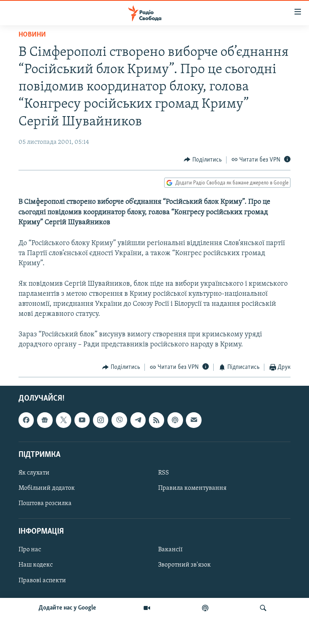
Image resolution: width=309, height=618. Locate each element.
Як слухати (34, 473)
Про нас (30, 549)
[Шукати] (263, 608)
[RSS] (156, 420)
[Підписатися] (193, 420)
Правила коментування (192, 488)
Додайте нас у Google (67, 608)
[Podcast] (175, 420)
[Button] (203, 160)
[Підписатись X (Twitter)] (63, 420)
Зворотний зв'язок (184, 565)
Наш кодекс (36, 565)
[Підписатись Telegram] (138, 420)
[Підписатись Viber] (119, 420)
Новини (32, 35)
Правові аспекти (42, 580)
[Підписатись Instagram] (100, 420)
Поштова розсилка (45, 503)
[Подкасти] (205, 608)
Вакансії (170, 549)
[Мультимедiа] (147, 608)
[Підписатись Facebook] (26, 420)
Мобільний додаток (47, 488)
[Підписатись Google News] (44, 420)
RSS (163, 473)
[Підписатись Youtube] (82, 420)
